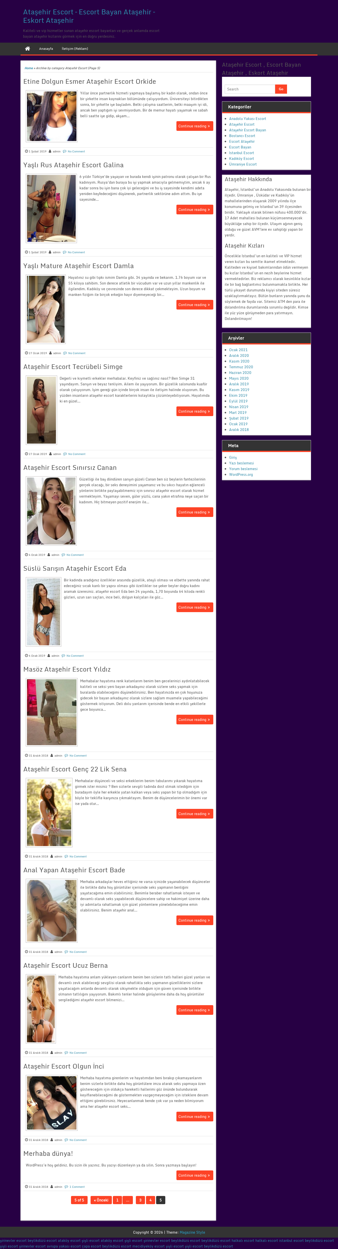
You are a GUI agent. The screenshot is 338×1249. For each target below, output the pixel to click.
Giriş (233, 457)
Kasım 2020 (239, 361)
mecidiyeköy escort (148, 1246)
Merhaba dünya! (48, 1153)
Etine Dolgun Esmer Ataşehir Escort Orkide (89, 81)
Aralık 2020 (239, 355)
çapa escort (91, 1246)
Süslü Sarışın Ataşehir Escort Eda (74, 568)
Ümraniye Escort (243, 164)
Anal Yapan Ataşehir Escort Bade (74, 870)
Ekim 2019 (238, 395)
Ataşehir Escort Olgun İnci (63, 1066)
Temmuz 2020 (241, 367)
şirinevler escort (13, 1240)
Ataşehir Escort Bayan (247, 130)
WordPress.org (241, 474)
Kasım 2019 (239, 390)
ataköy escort (69, 1240)
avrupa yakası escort (64, 1246)
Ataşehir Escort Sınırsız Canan (70, 467)
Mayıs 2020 (239, 378)
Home (28, 68)
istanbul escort (291, 1240)
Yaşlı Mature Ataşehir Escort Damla (78, 265)
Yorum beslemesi (243, 469)
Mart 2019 (238, 412)
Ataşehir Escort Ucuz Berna (65, 965)
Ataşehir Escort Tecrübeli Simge (73, 366)
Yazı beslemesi (241, 463)
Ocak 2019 (238, 424)
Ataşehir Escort (242, 124)
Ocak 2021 (238, 350)
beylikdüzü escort (42, 1240)
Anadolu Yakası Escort (247, 118)
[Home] (28, 49)
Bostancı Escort (242, 136)
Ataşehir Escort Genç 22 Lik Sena (75, 769)
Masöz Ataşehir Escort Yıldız (67, 669)
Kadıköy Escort (241, 158)
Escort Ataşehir (242, 141)
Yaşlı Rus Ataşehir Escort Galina (73, 165)
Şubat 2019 (239, 418)
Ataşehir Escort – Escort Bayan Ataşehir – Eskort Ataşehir (89, 16)
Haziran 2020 (240, 372)
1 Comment (77, 1187)
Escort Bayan (240, 147)
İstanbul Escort (241, 153)
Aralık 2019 (239, 384)
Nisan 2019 (238, 407)
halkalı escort (243, 1240)
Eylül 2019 (238, 401)
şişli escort (91, 1240)
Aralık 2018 (239, 429)
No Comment (76, 151)
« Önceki (101, 1200)
